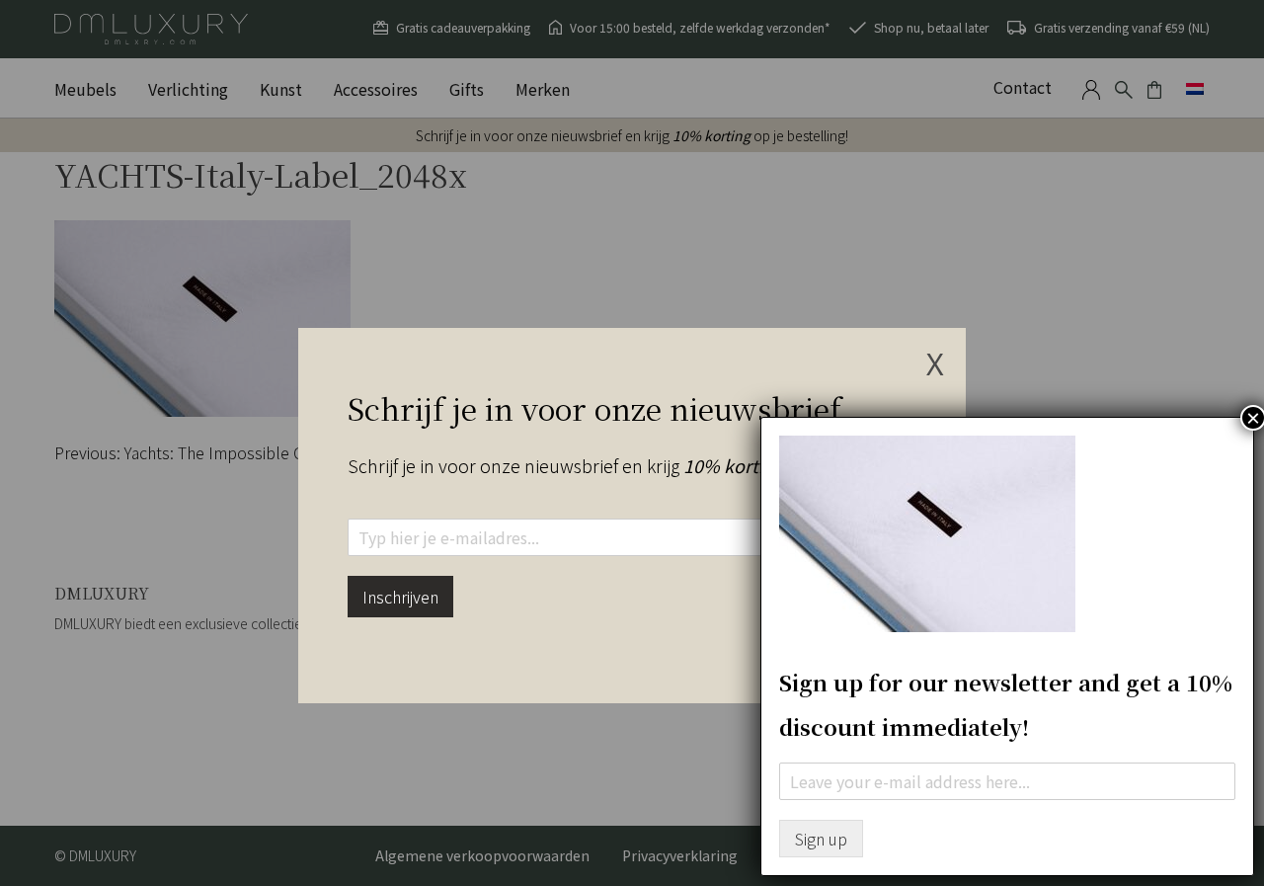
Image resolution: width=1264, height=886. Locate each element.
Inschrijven (400, 596)
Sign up (821, 838)
